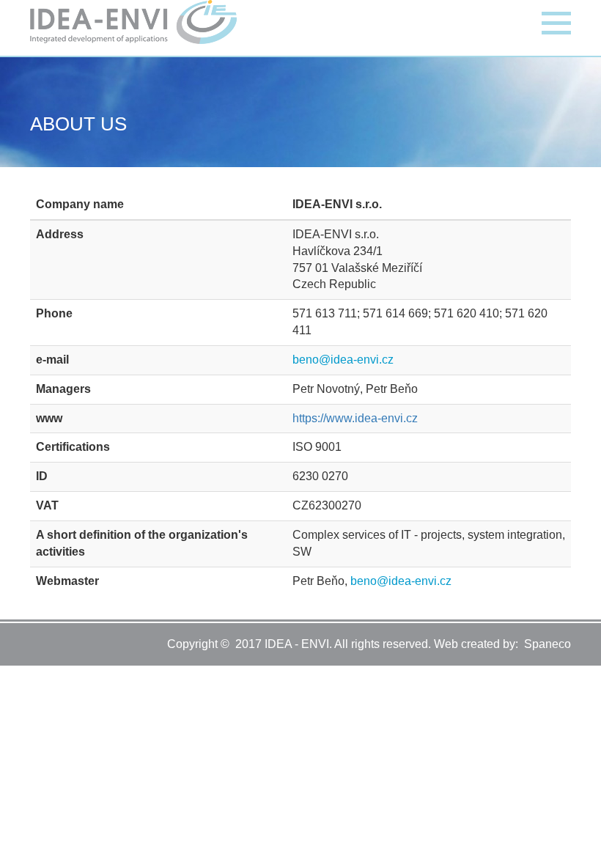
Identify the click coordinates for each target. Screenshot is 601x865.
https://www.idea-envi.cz (355, 418)
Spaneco (547, 644)
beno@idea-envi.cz (343, 359)
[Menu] (556, 21)
